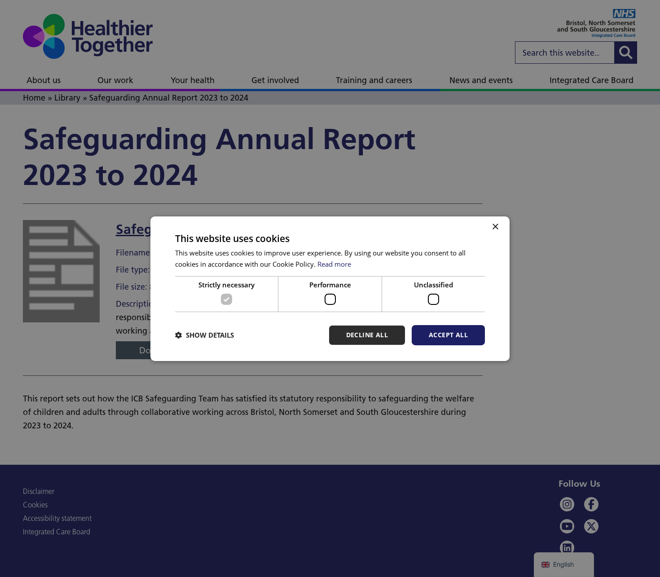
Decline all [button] (367, 334)
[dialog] (330, 288)
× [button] (495, 226)
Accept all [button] (448, 334)
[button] (204, 335)
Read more (334, 264)
